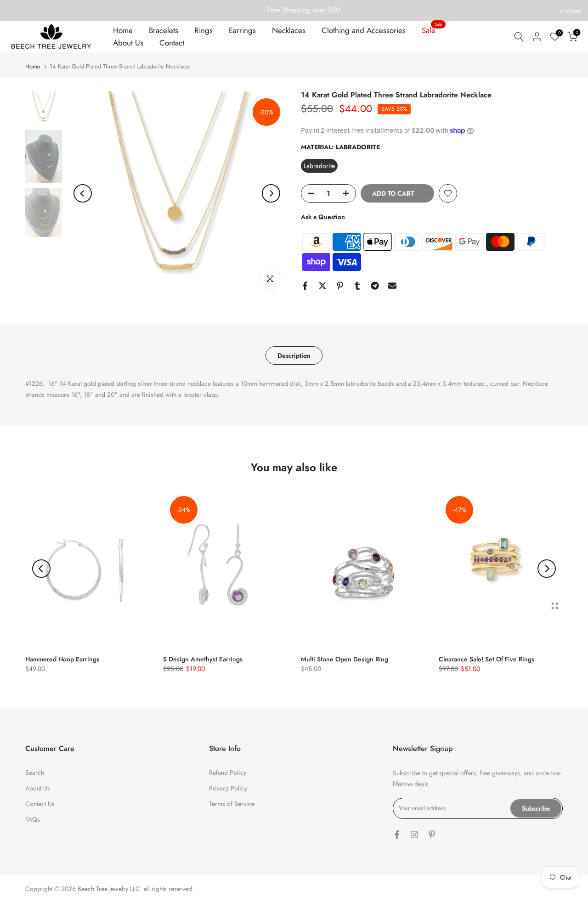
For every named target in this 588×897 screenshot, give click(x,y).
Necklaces (288, 30)
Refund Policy (227, 772)
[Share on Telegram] (375, 286)
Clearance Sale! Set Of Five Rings (486, 659)
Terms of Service (231, 803)
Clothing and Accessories (364, 30)
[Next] (271, 193)
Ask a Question (323, 216)
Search (34, 772)
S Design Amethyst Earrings (203, 659)
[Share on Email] (392, 286)
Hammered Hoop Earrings (62, 659)
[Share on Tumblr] (357, 286)
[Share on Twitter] (322, 286)
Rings (203, 30)
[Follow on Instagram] (414, 834)
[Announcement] (294, 10)
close (19, 10)
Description (294, 355)
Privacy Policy (228, 788)
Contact (171, 42)
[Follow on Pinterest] (432, 834)
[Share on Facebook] (305, 286)
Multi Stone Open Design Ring (344, 659)
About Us (128, 42)
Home (123, 30)
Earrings (242, 30)
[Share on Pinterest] (340, 286)
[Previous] (83, 193)
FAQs (32, 819)
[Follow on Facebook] (397, 834)
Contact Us (40, 803)
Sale (432, 30)
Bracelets (163, 30)
